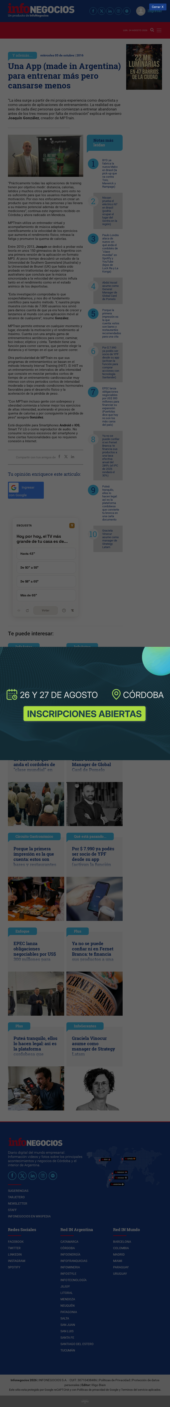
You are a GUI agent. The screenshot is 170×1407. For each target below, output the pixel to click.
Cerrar (156, 7)
